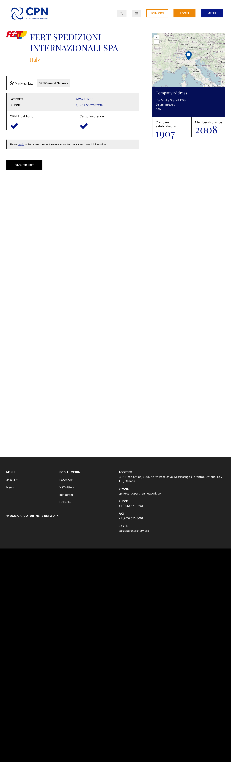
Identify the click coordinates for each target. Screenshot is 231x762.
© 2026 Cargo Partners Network (32, 515)
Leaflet (207, 86)
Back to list (24, 165)
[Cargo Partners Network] (29, 13)
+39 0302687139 (91, 105)
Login (21, 144)
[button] (188, 55)
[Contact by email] (136, 13)
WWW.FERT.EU (85, 99)
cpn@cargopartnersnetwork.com (141, 493)
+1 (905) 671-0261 (131, 506)
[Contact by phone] (121, 13)
